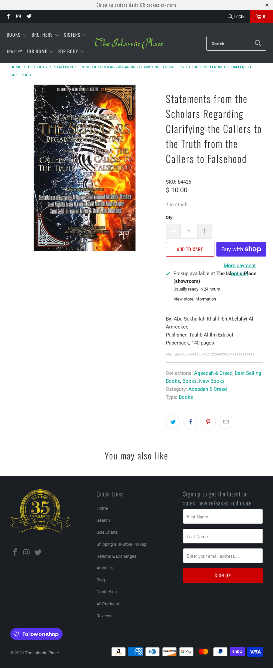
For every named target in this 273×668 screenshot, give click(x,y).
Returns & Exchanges (116, 556)
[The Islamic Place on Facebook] (8, 16)
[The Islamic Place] (129, 43)
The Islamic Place (42, 652)
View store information (194, 299)
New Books (212, 381)
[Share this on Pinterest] (208, 422)
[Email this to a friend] (226, 422)
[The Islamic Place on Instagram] (18, 16)
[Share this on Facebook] (190, 422)
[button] (17, 35)
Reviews (105, 615)
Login (239, 16)
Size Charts (107, 532)
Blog (101, 579)
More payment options (240, 270)
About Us (105, 567)
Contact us (107, 591)
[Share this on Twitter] (173, 422)
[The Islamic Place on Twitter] (29, 16)
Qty (169, 217)
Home (102, 508)
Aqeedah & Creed (213, 373)
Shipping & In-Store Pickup (121, 544)
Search (103, 520)
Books (189, 381)
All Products (108, 603)
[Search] (258, 43)
